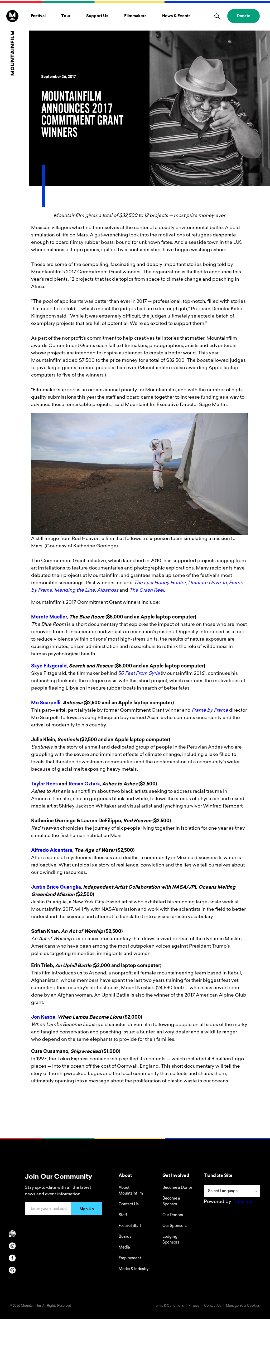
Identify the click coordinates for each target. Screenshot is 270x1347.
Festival (38, 16)
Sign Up (87, 1209)
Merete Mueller (49, 617)
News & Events (176, 16)
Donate (243, 16)
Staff (123, 1215)
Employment (130, 1258)
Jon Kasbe (43, 1017)
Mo (35, 703)
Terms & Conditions (169, 1306)
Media (124, 1248)
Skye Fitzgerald (49, 666)
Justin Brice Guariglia (56, 887)
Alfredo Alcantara (51, 850)
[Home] (12, 43)
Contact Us (129, 1204)
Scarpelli (50, 703)
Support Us (97, 16)
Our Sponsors (174, 1226)
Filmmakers (135, 16)
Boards (125, 1237)
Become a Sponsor (171, 1201)
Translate (242, 1202)
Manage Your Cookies (243, 1306)
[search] (217, 16)
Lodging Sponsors (170, 1240)
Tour (65, 16)
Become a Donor (177, 1188)
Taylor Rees (44, 784)
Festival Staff (130, 1226)
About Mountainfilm (131, 1191)
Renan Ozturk (84, 784)
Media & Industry (133, 1269)
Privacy (194, 1306)
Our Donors (172, 1215)
